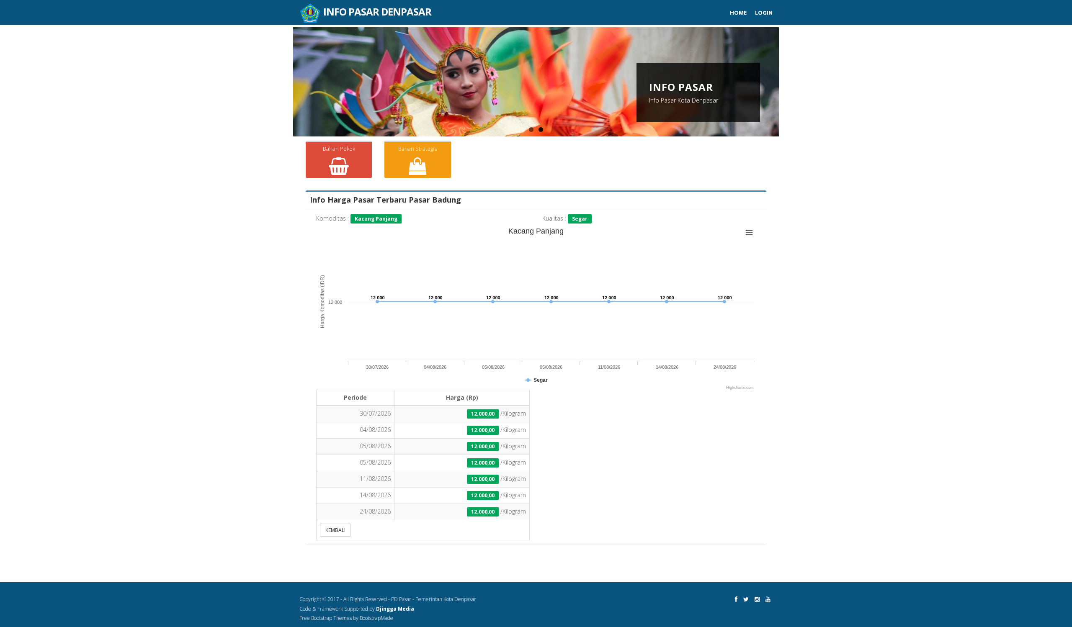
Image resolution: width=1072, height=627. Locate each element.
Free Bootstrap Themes (325, 618)
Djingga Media (395, 608)
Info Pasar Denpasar (376, 7)
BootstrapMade (376, 618)
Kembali (335, 530)
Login (764, 12)
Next (787, 85)
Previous (284, 85)
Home (738, 12)
